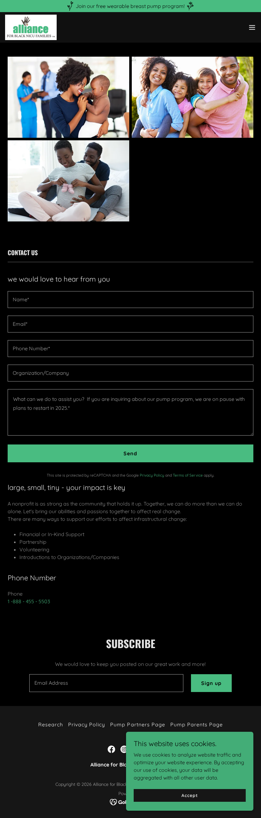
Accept (189, 795)
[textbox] (130, 299)
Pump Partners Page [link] (137, 724)
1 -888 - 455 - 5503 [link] (29, 601)
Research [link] (50, 724)
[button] (252, 27)
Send (130, 453)
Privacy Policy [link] (152, 475)
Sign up (211, 683)
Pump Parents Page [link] (196, 724)
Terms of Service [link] (188, 475)
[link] (31, 27)
